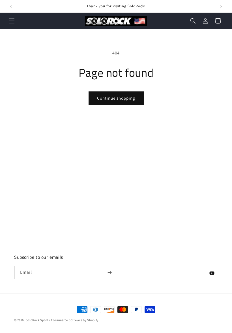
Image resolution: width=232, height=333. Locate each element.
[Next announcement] (221, 6)
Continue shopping (116, 98)
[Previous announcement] (11, 6)
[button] (12, 21)
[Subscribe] (109, 272)
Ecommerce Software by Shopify (74, 320)
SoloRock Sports (38, 320)
